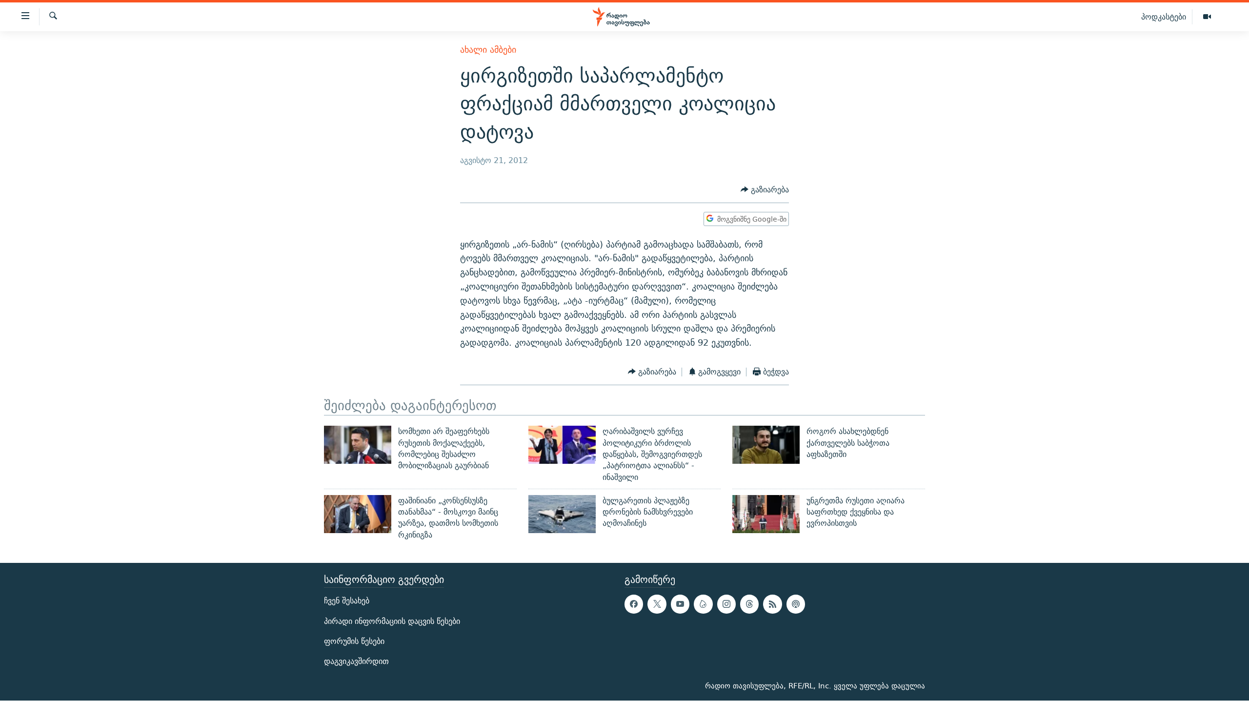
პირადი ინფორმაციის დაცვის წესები (392, 621)
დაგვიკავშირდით (356, 661)
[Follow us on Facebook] (633, 604)
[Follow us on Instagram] (726, 604)
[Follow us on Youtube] (680, 604)
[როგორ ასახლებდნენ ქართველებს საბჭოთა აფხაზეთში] (766, 445)
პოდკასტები (1163, 16)
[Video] (1207, 17)
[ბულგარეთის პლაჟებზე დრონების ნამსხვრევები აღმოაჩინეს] (562, 514)
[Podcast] (795, 604)
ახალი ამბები (488, 49)
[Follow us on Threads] (749, 604)
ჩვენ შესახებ (346, 601)
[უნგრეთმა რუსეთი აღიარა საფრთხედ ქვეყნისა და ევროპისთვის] (766, 514)
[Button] (765, 190)
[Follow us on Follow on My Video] (703, 604)
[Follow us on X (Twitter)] (656, 604)
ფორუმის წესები (354, 641)
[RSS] (772, 604)
